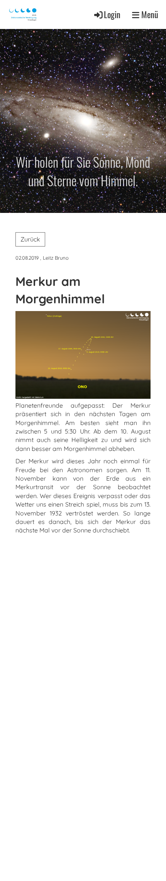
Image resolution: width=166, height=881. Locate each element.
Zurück (30, 239)
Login (112, 14)
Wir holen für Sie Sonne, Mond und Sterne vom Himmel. (83, 171)
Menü (148, 14)
